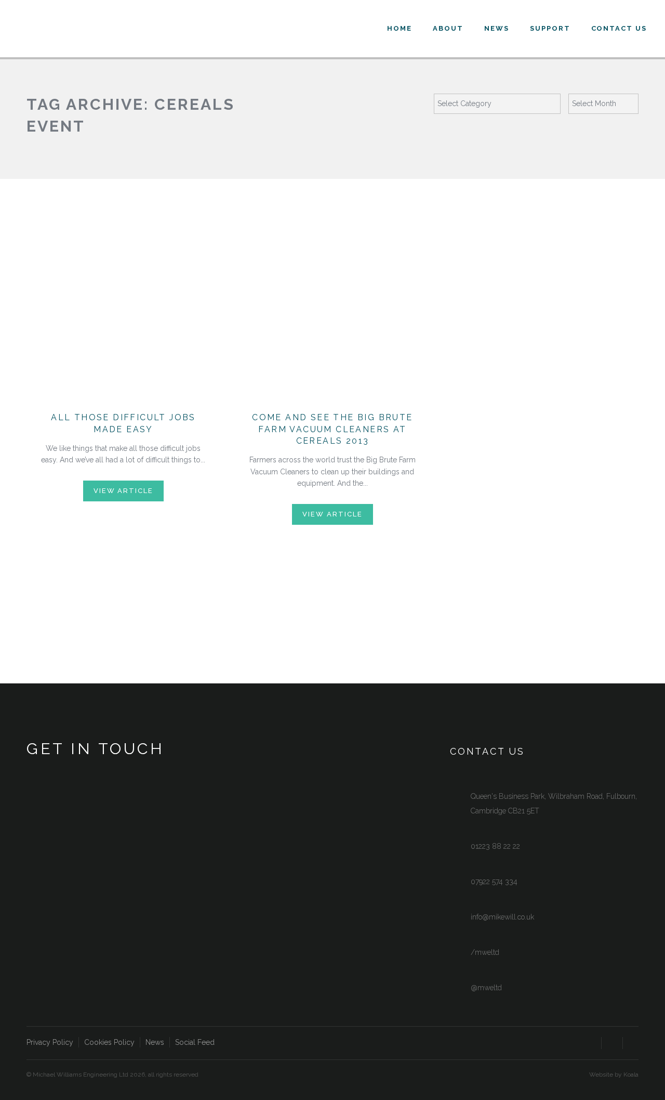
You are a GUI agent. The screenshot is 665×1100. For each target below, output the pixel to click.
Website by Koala (614, 1074)
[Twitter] (612, 1045)
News (496, 28)
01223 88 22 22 (495, 846)
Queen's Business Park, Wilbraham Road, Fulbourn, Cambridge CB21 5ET (554, 803)
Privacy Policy (49, 1042)
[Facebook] (591, 1045)
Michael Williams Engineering (93, 31)
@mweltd (486, 987)
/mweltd (485, 952)
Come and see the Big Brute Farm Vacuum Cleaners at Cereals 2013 (332, 429)
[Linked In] (633, 1045)
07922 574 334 (494, 881)
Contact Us (619, 28)
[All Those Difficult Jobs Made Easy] (123, 324)
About (448, 28)
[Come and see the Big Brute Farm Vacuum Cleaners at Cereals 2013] (332, 324)
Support (550, 28)
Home (399, 28)
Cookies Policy (109, 1042)
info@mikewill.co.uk (502, 917)
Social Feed (195, 1042)
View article (123, 491)
